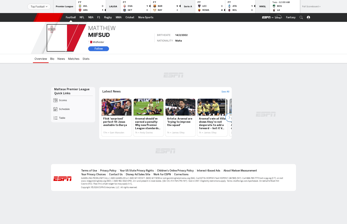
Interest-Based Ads (208, 170)
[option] (117, 117)
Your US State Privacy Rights (137, 170)
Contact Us (116, 174)
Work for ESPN (162, 174)
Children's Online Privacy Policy (175, 170)
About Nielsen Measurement (240, 170)
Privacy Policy (108, 170)
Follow (99, 48)
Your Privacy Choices (93, 174)
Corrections (181, 174)
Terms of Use (89, 170)
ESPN (48, 17)
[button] (301, 17)
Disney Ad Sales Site (138, 174)
